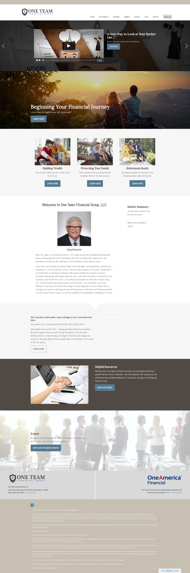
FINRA (94, 539)
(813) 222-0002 (151, 2)
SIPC (98, 539)
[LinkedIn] (34, 2)
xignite (130, 226)
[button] (104, 17)
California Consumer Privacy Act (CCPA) (94, 525)
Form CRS (54, 568)
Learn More (113, 46)
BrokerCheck (75, 510)
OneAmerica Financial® (173, 492)
